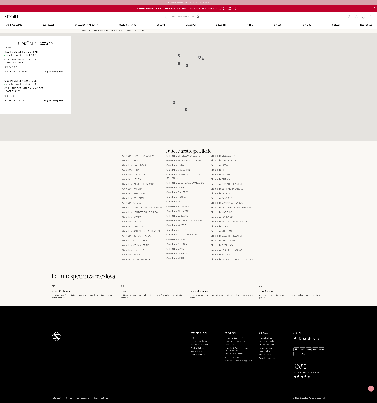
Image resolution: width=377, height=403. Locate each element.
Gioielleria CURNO (220, 179)
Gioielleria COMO (175, 249)
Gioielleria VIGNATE (176, 258)
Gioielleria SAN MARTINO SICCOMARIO (142, 207)
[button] (186, 110)
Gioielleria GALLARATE (134, 198)
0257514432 (10, 67)
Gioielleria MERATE (221, 255)
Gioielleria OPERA (131, 203)
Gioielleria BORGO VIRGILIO (136, 236)
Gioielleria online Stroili (92, 31)
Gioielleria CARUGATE (177, 202)
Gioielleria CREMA (175, 187)
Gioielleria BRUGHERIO (134, 193)
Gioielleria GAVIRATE (133, 217)
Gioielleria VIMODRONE (223, 240)
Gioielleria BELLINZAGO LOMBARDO (185, 183)
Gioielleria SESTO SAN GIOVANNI (183, 160)
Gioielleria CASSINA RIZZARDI (226, 236)
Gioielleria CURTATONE (134, 240)
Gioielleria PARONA (132, 189)
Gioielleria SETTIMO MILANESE (227, 189)
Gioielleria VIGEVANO (133, 255)
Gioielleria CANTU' (176, 230)
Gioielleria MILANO (176, 239)
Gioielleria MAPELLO (221, 212)
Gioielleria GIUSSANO (222, 193)
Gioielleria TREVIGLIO (133, 174)
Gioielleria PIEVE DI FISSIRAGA (138, 184)
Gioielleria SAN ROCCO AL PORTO (229, 222)
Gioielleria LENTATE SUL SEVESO (140, 212)
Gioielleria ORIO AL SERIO (135, 245)
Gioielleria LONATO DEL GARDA (183, 235)
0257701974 (10, 96)
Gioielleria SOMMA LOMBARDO (227, 203)
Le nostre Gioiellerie (115, 31)
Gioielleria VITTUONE (222, 231)
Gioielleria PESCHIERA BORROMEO (184, 220)
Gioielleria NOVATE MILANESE (226, 184)
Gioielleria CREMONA (177, 253)
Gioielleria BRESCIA (176, 244)
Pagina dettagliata (53, 71)
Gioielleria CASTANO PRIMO (137, 259)
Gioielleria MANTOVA (133, 250)
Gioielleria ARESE (220, 170)
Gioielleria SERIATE (221, 174)
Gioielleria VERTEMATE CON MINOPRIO (231, 207)
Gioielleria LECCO (131, 179)
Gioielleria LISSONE (132, 222)
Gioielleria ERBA (130, 170)
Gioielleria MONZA (176, 197)
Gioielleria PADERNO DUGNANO (227, 250)
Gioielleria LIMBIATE (176, 165)
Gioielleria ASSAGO (221, 226)
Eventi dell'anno (266, 351)
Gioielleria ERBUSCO (133, 226)
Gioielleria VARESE (176, 225)
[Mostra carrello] (370, 16)
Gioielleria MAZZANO (133, 160)
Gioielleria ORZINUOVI (222, 245)
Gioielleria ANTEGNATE (178, 206)
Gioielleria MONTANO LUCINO (138, 156)
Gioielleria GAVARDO (221, 198)
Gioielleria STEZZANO (178, 211)
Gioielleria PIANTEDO (177, 192)
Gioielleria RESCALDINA (178, 170)
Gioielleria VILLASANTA (223, 156)
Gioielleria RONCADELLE (224, 160)
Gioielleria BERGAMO (177, 216)
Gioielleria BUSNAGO (222, 217)
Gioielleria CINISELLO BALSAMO (183, 156)
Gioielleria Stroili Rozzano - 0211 (21, 52)
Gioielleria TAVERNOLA (134, 165)
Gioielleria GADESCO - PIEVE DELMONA (232, 259)
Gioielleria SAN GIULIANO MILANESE (141, 231)
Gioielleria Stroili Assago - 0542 (20, 81)
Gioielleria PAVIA (219, 165)
